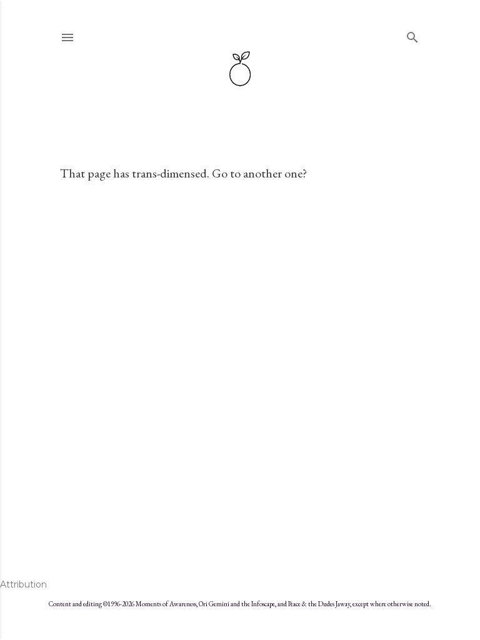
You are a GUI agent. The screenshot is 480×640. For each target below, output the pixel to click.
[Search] (412, 34)
